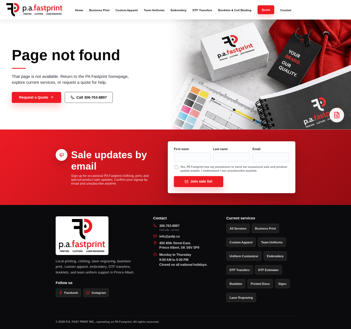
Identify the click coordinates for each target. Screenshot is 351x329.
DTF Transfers (202, 10)
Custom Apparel (127, 10)
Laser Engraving (241, 297)
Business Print (99, 10)
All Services (238, 228)
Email (256, 149)
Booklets (236, 283)
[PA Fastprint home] (36, 9)
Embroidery (178, 10)
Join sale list (201, 181)
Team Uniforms (154, 10)
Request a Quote (33, 97)
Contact (285, 10)
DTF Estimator (268, 270)
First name (181, 149)
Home (79, 10)
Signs (282, 283)
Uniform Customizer (244, 256)
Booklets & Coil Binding (234, 10)
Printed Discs (260, 283)
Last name (220, 149)
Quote (266, 9)
